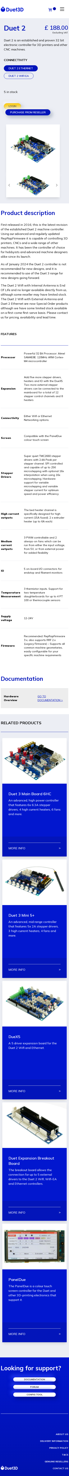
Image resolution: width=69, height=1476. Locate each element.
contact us (60, 1468)
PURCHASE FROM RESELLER (28, 112)
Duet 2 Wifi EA (19, 76)
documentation (34, 1379)
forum (34, 1386)
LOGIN (12, 106)
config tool (35, 1394)
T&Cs (65, 1454)
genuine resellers (56, 1461)
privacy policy (58, 1447)
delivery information (54, 1441)
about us (62, 1434)
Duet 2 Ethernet (21, 68)
